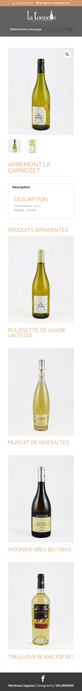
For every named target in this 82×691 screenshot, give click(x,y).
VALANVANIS (64, 685)
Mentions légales (21, 685)
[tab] (41, 187)
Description (21, 187)
